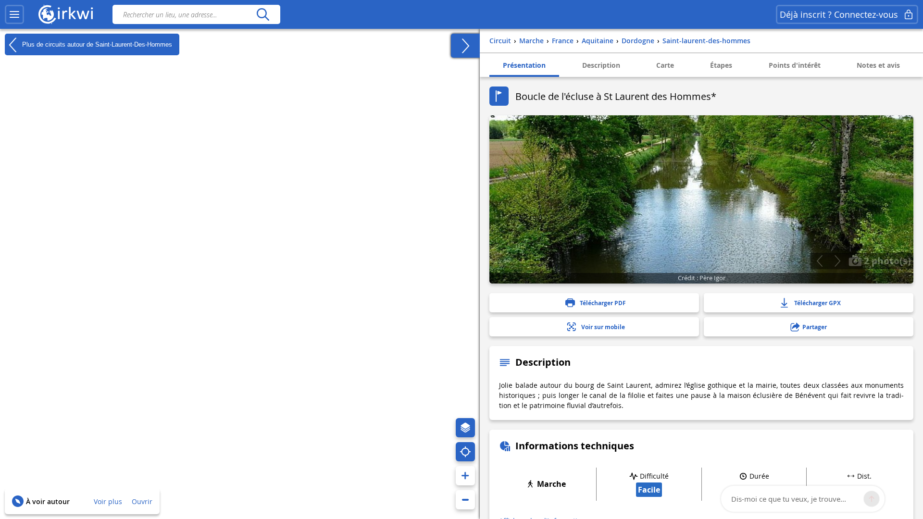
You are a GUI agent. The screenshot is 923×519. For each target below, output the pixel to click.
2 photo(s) (886, 260)
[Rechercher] (263, 14)
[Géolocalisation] (465, 451)
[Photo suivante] (837, 261)
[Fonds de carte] (465, 427)
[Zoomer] (465, 475)
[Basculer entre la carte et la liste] (465, 46)
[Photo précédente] (819, 261)
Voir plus (108, 501)
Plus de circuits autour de (96, 44)
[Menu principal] (14, 14)
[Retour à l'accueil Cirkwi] (65, 14)
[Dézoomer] (465, 499)
